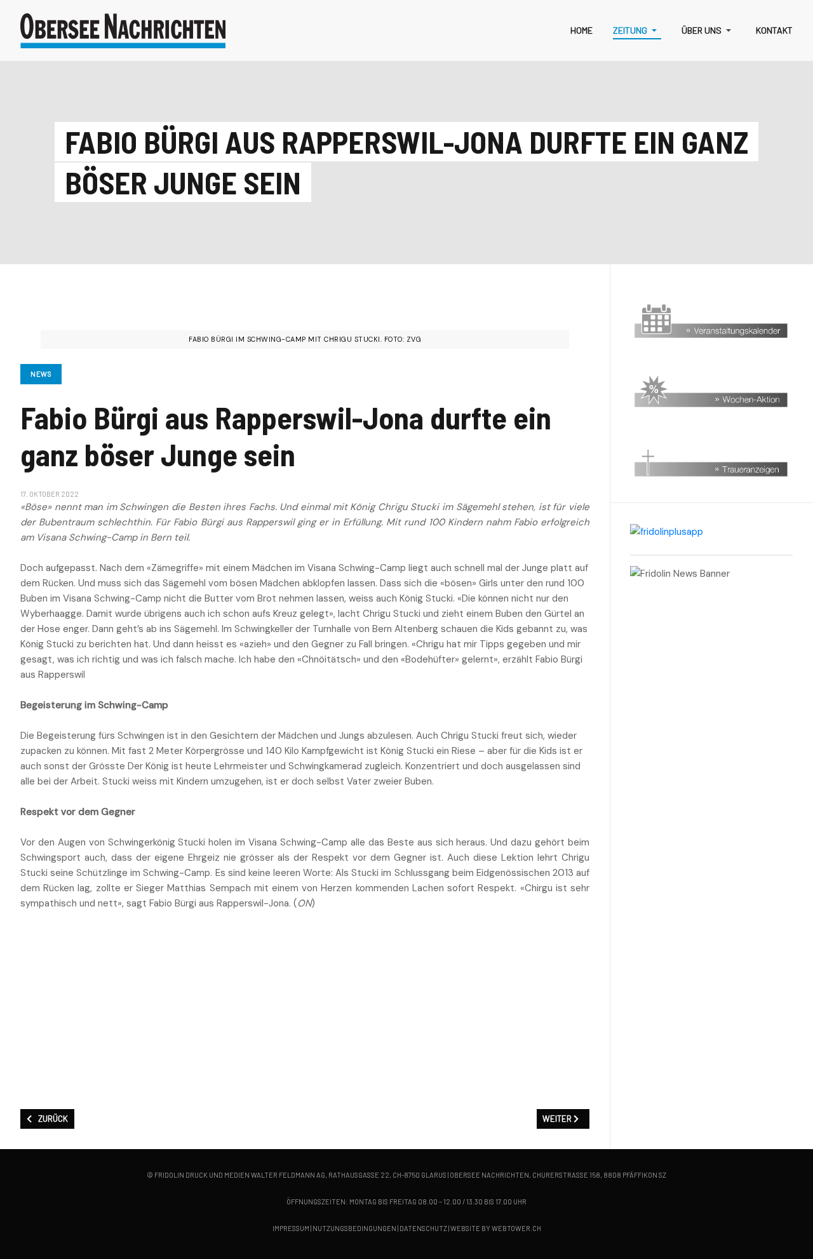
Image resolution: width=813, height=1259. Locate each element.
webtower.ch (516, 1228)
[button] (637, 30)
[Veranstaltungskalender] (711, 322)
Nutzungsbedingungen (354, 1228)
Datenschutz (423, 1228)
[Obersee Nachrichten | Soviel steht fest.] (122, 30)
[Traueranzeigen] (711, 460)
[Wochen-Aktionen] (711, 391)
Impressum (290, 1228)
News (40, 374)
